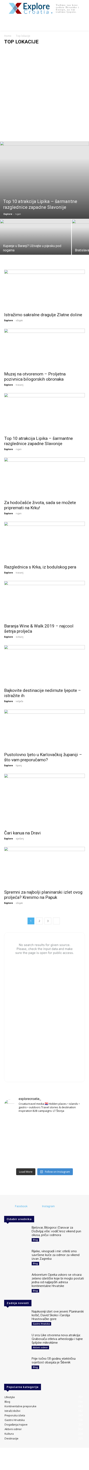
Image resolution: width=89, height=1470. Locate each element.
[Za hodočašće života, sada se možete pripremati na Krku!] (44, 478)
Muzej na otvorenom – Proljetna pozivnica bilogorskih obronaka (35, 376)
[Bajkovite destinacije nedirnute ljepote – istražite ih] (44, 665)
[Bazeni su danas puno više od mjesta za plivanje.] (44, 1124)
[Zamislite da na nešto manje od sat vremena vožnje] (17, 1141)
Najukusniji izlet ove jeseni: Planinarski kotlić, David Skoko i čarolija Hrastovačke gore (58, 1315)
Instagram (48, 1206)
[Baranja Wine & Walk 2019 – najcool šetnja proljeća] (44, 601)
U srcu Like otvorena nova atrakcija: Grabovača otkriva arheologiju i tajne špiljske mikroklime (57, 1339)
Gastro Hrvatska (41, 1323)
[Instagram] (36, 1206)
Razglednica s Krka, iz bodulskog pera (40, 567)
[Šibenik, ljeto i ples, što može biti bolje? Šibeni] (72, 1124)
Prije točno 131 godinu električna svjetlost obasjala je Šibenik (54, 1360)
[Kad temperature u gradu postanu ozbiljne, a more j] (17, 1157)
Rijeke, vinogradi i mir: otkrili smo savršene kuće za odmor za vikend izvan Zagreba (55, 1255)
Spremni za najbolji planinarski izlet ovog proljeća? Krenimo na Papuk (43, 895)
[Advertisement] (44, 94)
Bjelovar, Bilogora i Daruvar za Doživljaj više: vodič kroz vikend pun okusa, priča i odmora (56, 1231)
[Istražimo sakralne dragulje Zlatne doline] (44, 290)
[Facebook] (9, 1206)
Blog (35, 1239)
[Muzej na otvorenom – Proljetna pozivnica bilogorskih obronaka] (44, 349)
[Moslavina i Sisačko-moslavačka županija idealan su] (72, 1157)
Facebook (21, 1206)
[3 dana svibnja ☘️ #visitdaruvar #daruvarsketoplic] (72, 1141)
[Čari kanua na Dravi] (44, 801)
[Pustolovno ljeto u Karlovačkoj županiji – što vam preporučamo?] (44, 730)
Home (7, 36)
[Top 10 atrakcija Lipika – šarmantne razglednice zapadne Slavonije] (44, 180)
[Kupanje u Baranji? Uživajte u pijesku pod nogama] (35, 246)
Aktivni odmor (40, 1347)
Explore (8, 213)
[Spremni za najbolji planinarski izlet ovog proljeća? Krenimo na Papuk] (44, 867)
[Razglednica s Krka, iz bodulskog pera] (44, 542)
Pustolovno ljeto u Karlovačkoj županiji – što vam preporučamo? (43, 757)
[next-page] (56, 921)
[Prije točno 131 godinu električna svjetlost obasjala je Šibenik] (16, 1366)
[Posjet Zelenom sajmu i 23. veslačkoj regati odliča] (44, 1157)
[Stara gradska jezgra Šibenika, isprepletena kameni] (17, 1124)
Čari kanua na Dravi (22, 832)
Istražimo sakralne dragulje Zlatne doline (43, 314)
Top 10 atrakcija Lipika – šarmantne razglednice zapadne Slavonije (38, 441)
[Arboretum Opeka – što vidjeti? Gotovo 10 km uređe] (44, 1141)
